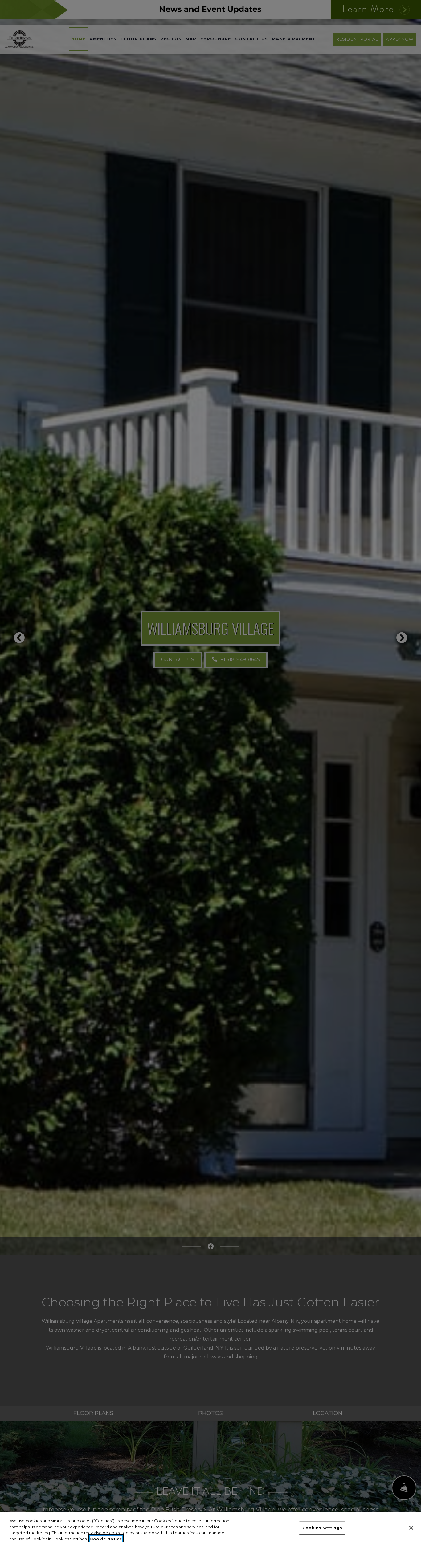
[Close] (411, 1528)
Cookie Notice (106, 1538)
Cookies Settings (322, 1527)
